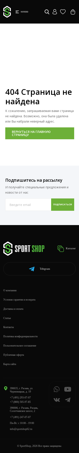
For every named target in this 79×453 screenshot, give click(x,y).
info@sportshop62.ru (21, 429)
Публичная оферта (13, 354)
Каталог (70, 248)
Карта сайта (9, 364)
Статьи (7, 318)
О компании (9, 290)
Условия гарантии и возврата (19, 299)
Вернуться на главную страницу (31, 133)
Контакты (8, 327)
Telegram (45, 268)
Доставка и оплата (13, 308)
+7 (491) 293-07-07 (20, 397)
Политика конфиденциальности (20, 336)
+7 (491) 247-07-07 (20, 417)
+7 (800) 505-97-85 (20, 401)
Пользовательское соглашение (19, 345)
